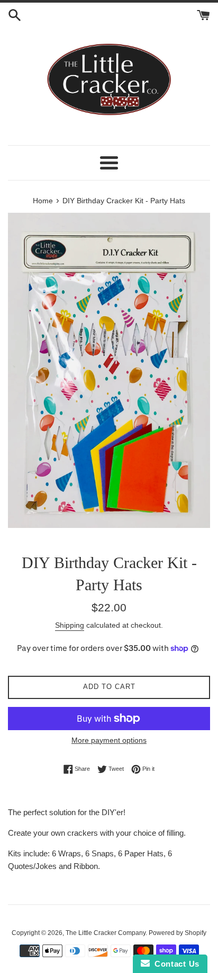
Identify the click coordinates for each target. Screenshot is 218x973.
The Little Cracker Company (106, 933)
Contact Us (174, 963)
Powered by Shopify (177, 933)
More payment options (109, 740)
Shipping (69, 625)
